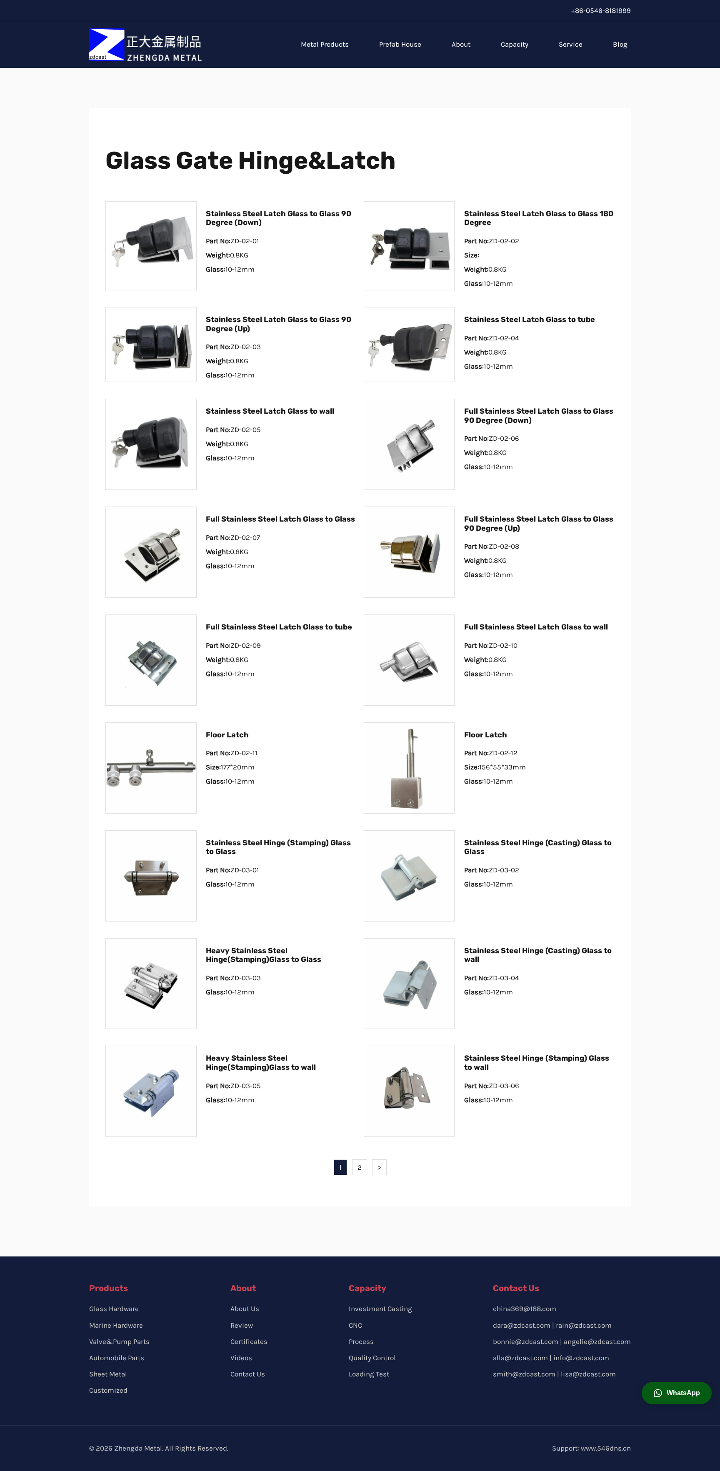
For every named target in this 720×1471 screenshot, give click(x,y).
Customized (108, 1390)
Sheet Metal (108, 1374)
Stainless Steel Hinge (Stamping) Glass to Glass (278, 847)
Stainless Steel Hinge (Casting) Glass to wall (538, 955)
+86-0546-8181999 (601, 10)
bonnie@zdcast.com (525, 1341)
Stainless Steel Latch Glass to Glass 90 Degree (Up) (278, 324)
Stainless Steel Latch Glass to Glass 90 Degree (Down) (278, 218)
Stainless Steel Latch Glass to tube (529, 319)
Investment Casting (380, 1308)
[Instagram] (540, 10)
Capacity (514, 44)
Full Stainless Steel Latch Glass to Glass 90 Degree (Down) (538, 416)
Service (570, 44)
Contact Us (247, 1374)
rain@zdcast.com (584, 1325)
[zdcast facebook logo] (499, 1396)
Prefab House (400, 44)
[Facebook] (522, 10)
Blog (620, 44)
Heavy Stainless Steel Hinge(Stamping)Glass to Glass (263, 955)
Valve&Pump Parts (119, 1341)
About (461, 44)
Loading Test (369, 1374)
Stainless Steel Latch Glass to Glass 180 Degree (538, 218)
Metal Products (325, 44)
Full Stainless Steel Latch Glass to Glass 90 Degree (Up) (538, 523)
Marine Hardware (116, 1325)
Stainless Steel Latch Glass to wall (270, 411)
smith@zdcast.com (524, 1374)
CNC (355, 1325)
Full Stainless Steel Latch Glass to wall (536, 627)
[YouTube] (558, 10)
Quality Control (372, 1358)
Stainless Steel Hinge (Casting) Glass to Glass (538, 847)
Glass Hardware (114, 1308)
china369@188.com (524, 1308)
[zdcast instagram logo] (518, 1396)
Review (241, 1325)
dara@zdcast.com (521, 1325)
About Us (244, 1308)
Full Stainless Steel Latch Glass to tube (279, 627)
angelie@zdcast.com (597, 1341)
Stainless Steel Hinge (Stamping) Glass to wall (536, 1063)
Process (361, 1341)
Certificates (249, 1341)
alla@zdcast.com (520, 1358)
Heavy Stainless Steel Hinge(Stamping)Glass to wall (261, 1063)
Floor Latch (227, 734)
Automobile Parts (116, 1358)
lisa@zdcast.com (588, 1374)
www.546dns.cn (606, 1448)
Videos (241, 1358)
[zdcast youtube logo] (537, 1396)
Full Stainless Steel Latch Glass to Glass (280, 519)
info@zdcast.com (581, 1358)
